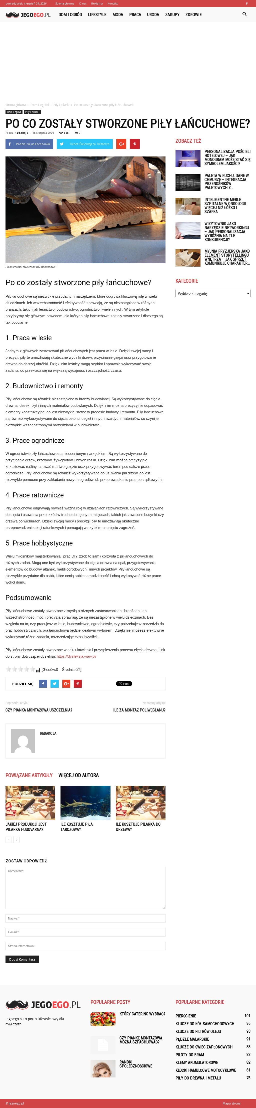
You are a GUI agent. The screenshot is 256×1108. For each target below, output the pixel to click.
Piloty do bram (190, 1054)
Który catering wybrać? (142, 1014)
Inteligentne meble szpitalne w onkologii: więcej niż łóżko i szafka (225, 205)
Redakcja (21, 132)
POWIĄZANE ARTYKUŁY (29, 775)
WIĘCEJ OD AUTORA (78, 775)
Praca (135, 14)
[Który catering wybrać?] (103, 1019)
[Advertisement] (128, 60)
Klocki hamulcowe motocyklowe (206, 1070)
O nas (82, 3)
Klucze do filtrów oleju (198, 1031)
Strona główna (64, 3)
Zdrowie (194, 14)
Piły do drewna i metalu (198, 1078)
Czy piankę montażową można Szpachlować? (141, 1040)
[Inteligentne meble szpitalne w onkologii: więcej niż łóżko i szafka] (188, 206)
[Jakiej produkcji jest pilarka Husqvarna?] (30, 803)
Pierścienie (186, 1016)
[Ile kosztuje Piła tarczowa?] (85, 803)
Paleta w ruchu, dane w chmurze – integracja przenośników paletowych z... (226, 181)
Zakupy (172, 14)
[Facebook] (246, 3)
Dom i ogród (70, 14)
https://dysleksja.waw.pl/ (76, 656)
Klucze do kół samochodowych (205, 1023)
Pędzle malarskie (192, 1039)
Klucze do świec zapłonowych (204, 1047)
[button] (244, 15)
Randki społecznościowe (136, 1064)
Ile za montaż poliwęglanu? (139, 710)
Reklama (97, 3)
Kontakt (113, 3)
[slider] (21, 669)
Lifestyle (97, 14)
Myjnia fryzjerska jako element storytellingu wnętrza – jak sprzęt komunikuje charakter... (227, 257)
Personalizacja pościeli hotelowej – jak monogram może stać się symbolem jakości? (227, 157)
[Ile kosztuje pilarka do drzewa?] (141, 803)
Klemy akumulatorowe (197, 1062)
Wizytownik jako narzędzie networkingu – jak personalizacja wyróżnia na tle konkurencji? (226, 231)
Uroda (153, 14)
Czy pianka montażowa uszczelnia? (39, 710)
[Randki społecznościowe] (103, 1068)
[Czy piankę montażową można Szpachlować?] (103, 1045)
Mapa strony (231, 1103)
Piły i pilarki (32, 112)
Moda (117, 14)
